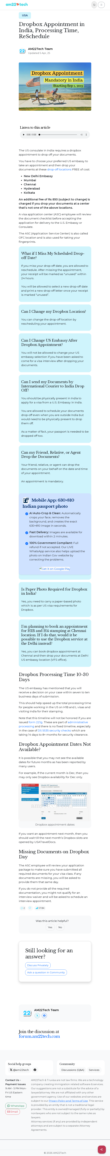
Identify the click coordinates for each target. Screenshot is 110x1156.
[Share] (102, 1150)
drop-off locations (59, 169)
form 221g (35, 722)
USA (25, 15)
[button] (22, 908)
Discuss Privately (38, 965)
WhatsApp (17, 1105)
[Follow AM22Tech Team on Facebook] (44, 1015)
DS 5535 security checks (54, 730)
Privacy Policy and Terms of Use (68, 1100)
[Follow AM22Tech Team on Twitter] (37, 1015)
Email (14, 1111)
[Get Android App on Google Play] (54, 569)
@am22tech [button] (20, 1069)
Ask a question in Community (46, 972)
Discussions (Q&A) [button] (72, 1069)
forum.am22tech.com (39, 1036)
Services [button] (94, 1069)
